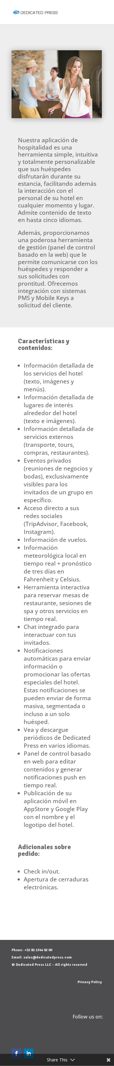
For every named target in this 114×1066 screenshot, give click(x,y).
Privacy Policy (90, 982)
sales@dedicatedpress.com (47, 957)
